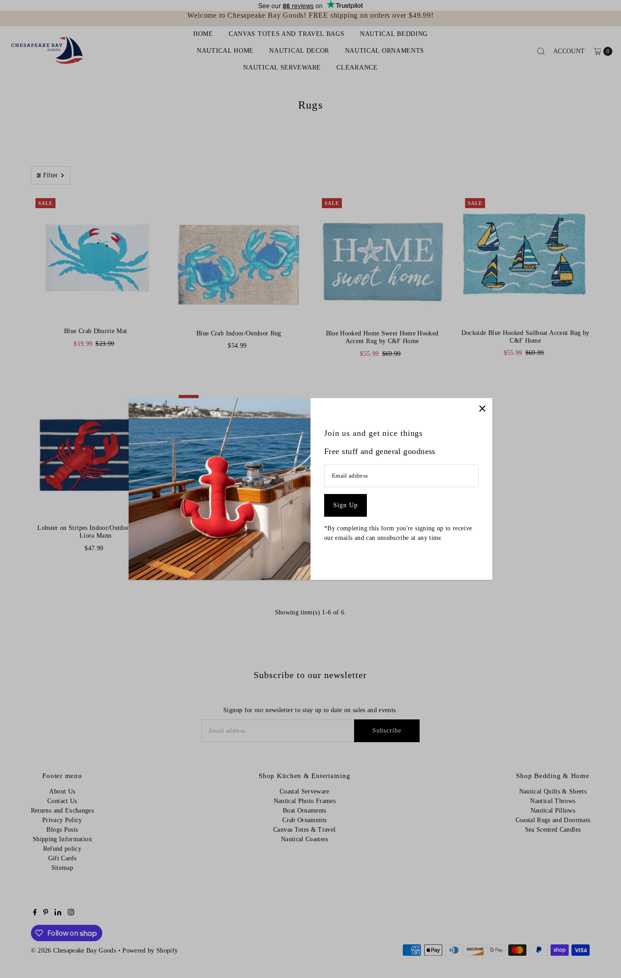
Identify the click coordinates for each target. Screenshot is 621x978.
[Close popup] (482, 408)
